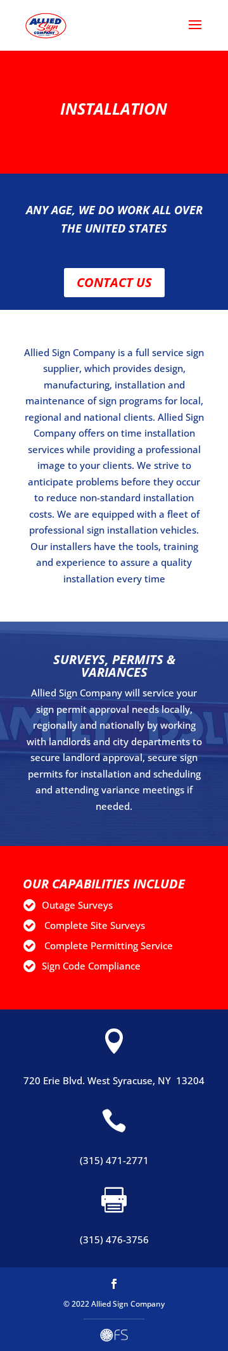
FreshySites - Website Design (114, 1335)
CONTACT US (114, 282)
